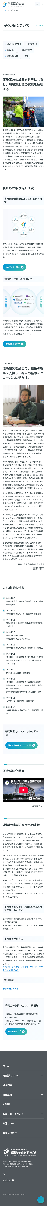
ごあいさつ (11, 50)
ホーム (6, 1065)
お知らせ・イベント (13, 1113)
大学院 (6, 1104)
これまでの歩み (26, 50)
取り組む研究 (32, 44)
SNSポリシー (7, 1180)
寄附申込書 (12, 1031)
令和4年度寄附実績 (10, 988)
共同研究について (12, 344)
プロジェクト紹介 (12, 267)
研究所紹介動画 (12, 56)
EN (42, 4)
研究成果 (7, 1094)
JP (37, 4)
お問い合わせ (10, 1133)
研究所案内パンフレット (18, 745)
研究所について (11, 1075)
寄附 (26, 56)
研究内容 (7, 1085)
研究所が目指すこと (14, 44)
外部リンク (8, 1123)
